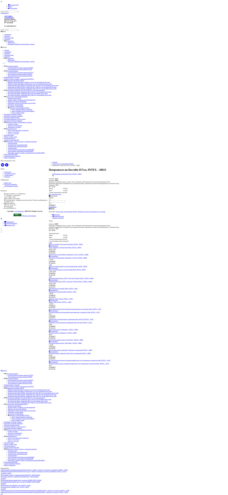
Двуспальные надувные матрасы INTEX (20, 76)
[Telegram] (53, 208)
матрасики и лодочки (14, 127)
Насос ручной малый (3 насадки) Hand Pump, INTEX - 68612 (67, 269)
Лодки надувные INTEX (11, 140)
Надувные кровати (12, 66)
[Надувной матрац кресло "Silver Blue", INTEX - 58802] (84, 340)
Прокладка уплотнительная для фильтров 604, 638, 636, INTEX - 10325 (70, 322)
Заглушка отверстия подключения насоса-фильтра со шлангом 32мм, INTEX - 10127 (74, 312)
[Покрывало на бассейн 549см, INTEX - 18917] (84, 288)
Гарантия (7, 39)
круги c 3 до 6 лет (13, 133)
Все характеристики (55, 194)
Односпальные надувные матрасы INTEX (20, 72)
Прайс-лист (11, 42)
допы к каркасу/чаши (17, 112)
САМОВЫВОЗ (9, 18)
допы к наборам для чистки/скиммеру (22, 111)
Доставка (7, 36)
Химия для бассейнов (14, 98)
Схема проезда (8, 175)
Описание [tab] (57, 214)
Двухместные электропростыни (17, 146)
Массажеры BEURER (10, 154)
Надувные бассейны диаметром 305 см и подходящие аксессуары (28, 93)
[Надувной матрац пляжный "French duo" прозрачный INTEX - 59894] (84, 350)
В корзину (52, 205)
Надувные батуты (9, 138)
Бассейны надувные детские (13, 114)
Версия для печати (58, 218)
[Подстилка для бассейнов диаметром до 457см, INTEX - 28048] (84, 254)
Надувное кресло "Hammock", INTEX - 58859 (63, 333)
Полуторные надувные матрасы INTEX (20, 74)
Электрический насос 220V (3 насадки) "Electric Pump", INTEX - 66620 (70, 281)
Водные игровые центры (12, 117)
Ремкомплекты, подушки (12, 77)
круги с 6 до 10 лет (13, 132)
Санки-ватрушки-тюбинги (12, 156)
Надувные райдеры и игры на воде (15, 119)
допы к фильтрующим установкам (21, 109)
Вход (10, 6)
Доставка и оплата (9, 173)
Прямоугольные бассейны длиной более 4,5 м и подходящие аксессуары (30, 84)
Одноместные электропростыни (17, 145)
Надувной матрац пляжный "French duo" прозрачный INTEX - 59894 (70, 353)
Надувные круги (12, 129)
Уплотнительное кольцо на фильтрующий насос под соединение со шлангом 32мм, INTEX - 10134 (79, 363)
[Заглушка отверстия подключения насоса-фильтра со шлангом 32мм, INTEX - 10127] (84, 309)
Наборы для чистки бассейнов (17, 101)
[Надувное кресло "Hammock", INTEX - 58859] (84, 329)
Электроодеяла (12, 148)
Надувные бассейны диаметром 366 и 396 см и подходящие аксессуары (29, 95)
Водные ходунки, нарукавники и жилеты (19, 122)
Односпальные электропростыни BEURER (21, 149)
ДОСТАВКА (8, 16)
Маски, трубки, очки (10, 137)
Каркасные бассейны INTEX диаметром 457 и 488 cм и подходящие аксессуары (32, 87)
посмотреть (54, 246)
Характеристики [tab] (59, 216)
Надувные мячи (9, 135)
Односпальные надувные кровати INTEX (20, 68)
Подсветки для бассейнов (15, 106)
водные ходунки (13, 124)
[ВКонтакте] (49, 208)
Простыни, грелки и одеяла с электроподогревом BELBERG (26, 153)
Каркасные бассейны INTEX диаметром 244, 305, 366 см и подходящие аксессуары (33, 85)
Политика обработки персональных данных (21, 44)
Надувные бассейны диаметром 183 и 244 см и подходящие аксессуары (29, 92)
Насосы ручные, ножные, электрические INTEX (19, 79)
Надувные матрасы (12, 71)
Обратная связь (9, 38)
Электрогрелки (12, 143)
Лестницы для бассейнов (15, 104)
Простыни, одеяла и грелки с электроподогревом (22, 141)
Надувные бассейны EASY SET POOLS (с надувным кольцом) (26, 90)
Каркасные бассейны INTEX (15, 80)
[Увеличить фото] (50, 246)
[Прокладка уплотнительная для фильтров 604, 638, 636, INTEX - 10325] (84, 319)
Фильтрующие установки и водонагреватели (21, 100)
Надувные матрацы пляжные (13, 121)
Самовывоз (7, 34)
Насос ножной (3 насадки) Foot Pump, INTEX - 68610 (65, 247)
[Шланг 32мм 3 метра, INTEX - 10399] (84, 299)
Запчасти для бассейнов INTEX (19, 108)
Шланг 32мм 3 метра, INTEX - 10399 (60, 302)
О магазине (10, 41)
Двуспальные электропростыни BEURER (20, 151)
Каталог (4, 370)
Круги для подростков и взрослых (18, 130)
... (4, 63)
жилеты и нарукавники (15, 125)
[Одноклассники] (51, 208)
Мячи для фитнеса (9, 157)
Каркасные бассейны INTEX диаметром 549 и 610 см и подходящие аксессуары (32, 88)
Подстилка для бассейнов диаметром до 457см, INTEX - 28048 (68, 258)
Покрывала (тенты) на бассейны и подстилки (22, 103)
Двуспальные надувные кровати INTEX (20, 69)
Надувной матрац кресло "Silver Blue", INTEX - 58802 (65, 343)
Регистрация (13, 8)
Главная (6, 50)
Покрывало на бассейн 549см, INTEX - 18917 (63, 292)
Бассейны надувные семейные (13, 116)
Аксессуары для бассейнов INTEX (17, 96)
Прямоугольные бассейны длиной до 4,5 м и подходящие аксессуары (29, 82)
